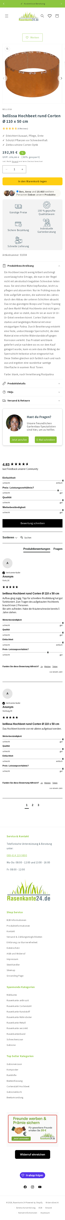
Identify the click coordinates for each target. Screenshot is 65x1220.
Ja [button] (41, 666)
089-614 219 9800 (17, 855)
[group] (32, 464)
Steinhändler (13, 964)
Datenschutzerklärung (26, 1208)
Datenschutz (13, 947)
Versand (15, 161)
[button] (6, 16)
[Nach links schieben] (3, 78)
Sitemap (11, 970)
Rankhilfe (11, 1075)
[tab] (36, 549)
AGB (40, 1208)
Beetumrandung (15, 1097)
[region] (32, 323)
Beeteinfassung (14, 1080)
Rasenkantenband (16, 1033)
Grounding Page (15, 975)
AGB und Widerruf (16, 953)
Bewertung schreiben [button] (32, 523)
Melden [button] (47, 666)
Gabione (11, 1044)
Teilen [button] (55, 666)
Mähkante (12, 994)
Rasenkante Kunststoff (18, 1011)
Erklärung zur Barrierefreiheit (22, 942)
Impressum (12, 959)
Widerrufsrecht (52, 1202)
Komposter (12, 1069)
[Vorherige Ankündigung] (3, 3)
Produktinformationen (18, 925)
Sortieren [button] (8, 537)
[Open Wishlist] (49, 16)
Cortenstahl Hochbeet (18, 1086)
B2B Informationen (16, 920)
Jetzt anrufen (19, 439)
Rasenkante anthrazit (18, 1000)
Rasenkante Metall (16, 1022)
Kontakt (11, 931)
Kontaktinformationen (27, 1213)
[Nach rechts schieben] (61, 78)
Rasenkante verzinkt (17, 1028)
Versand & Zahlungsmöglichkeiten (24, 936)
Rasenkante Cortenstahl (19, 1006)
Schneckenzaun (15, 1039)
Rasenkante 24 (19, 1202)
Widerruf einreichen (32, 1154)
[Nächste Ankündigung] (61, 3)
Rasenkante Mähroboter (19, 1017)
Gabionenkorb (14, 1091)
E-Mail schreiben (45, 439)
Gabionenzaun (14, 1064)
